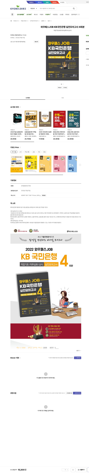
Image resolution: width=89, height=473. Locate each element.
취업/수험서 (24, 21)
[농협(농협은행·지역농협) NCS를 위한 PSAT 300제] (31, 125)
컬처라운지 (74, 14)
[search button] (74, 8)
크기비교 (65, 87)
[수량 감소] (63, 470)
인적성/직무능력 (34, 21)
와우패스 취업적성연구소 (16, 35)
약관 (39, 152)
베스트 (36, 14)
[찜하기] (73, 470)
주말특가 (47, 14)
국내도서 (15, 21)
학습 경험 (27, 152)
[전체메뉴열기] (12, 14)
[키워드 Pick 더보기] (80, 165)
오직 (20, 152)
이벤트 (41, 14)
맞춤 (44, 152)
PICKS (67, 14)
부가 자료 (14, 152)
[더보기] (79, 14)
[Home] (11, 21)
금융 (34, 152)
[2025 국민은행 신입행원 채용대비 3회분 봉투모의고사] (45, 125)
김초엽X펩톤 (20, 14)
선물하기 (82, 470)
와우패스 (12, 37)
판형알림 (44, 195)
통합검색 (33, 8)
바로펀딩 (55, 14)
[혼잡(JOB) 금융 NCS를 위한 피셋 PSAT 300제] (73, 125)
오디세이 (29, 14)
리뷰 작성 (78, 357)
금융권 (42, 21)
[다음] (77, 58)
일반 (49, 21)
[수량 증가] (67, 470)
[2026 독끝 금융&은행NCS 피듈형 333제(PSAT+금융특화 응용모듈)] (16, 125)
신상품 (61, 14)
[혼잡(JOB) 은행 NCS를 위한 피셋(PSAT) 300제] (59, 125)
